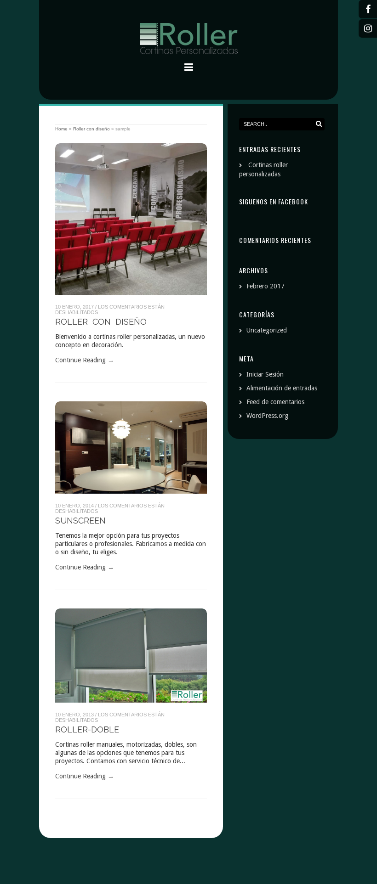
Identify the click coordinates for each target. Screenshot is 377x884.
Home (61, 128)
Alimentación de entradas (281, 388)
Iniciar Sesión (265, 374)
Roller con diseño (91, 128)
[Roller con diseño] (131, 219)
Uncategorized (266, 330)
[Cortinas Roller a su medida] (188, 40)
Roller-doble (87, 729)
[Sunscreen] (131, 447)
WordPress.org (267, 415)
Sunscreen (80, 520)
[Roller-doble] (131, 655)
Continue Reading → (84, 360)
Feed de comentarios (275, 401)
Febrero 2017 (265, 286)
